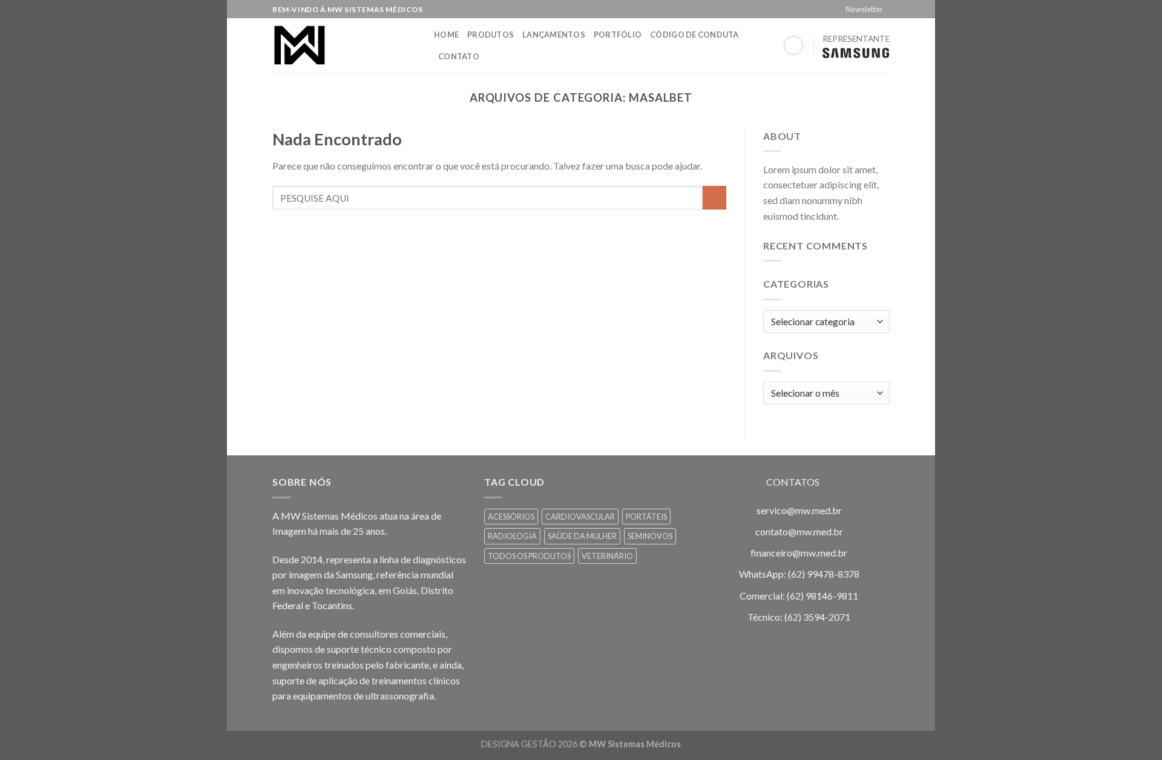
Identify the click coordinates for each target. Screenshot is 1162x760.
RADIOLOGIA (512, 536)
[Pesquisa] (793, 45)
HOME (446, 34)
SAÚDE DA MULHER (582, 536)
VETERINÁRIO (607, 556)
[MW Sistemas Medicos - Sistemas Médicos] (344, 45)
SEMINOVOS (650, 536)
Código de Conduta (694, 34)
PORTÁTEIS (646, 516)
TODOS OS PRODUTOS (529, 556)
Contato (458, 56)
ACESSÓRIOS (511, 516)
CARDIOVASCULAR (580, 516)
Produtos (490, 34)
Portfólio (618, 34)
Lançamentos (553, 34)
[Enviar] (714, 198)
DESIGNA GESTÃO (518, 744)
